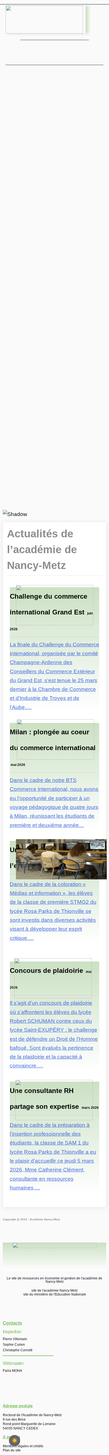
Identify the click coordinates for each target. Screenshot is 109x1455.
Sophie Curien (14, 1345)
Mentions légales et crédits (23, 1446)
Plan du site (12, 1450)
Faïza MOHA (12, 1371)
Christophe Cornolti (17, 1350)
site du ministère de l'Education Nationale (54, 1294)
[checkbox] (14, 1440)
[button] (54, 51)
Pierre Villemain (15, 1339)
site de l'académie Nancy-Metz (54, 1290)
